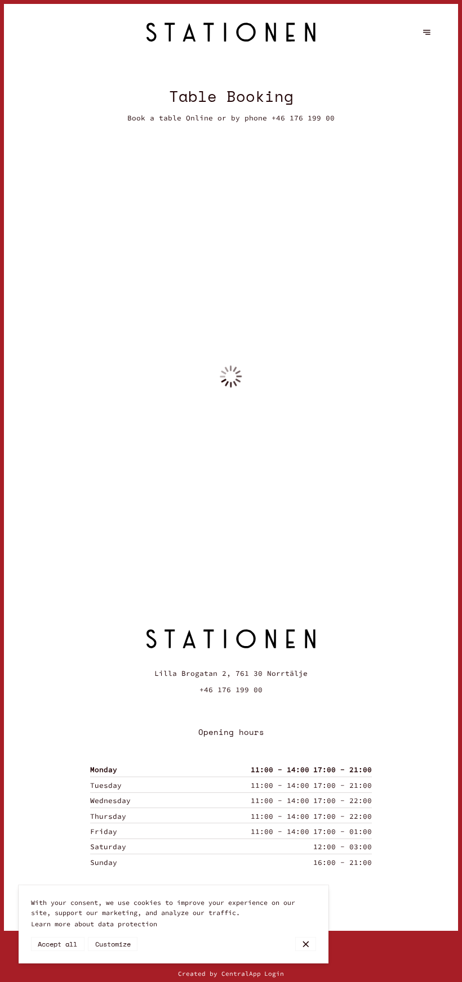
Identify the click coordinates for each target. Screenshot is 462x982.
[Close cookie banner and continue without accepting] (305, 944)
